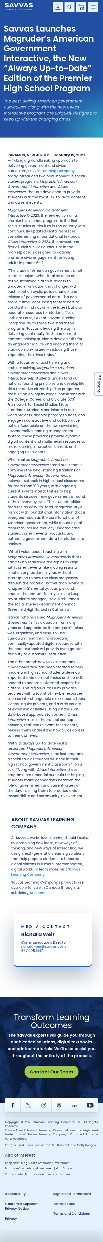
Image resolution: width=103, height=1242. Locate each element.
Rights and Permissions (72, 1193)
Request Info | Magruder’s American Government (39, 1174)
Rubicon (37, 892)
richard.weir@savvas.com (43, 946)
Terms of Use (64, 1203)
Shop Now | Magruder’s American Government (37, 1163)
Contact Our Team (51, 1072)
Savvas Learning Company (51, 170)
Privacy (11, 1218)
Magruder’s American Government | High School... (39, 1168)
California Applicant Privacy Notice (22, 1206)
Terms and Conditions (71, 1213)
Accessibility (15, 1193)
